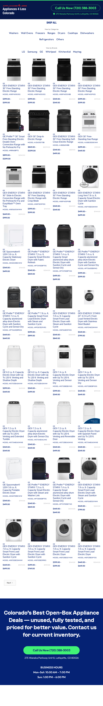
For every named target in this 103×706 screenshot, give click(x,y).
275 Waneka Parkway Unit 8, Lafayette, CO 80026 (52, 657)
